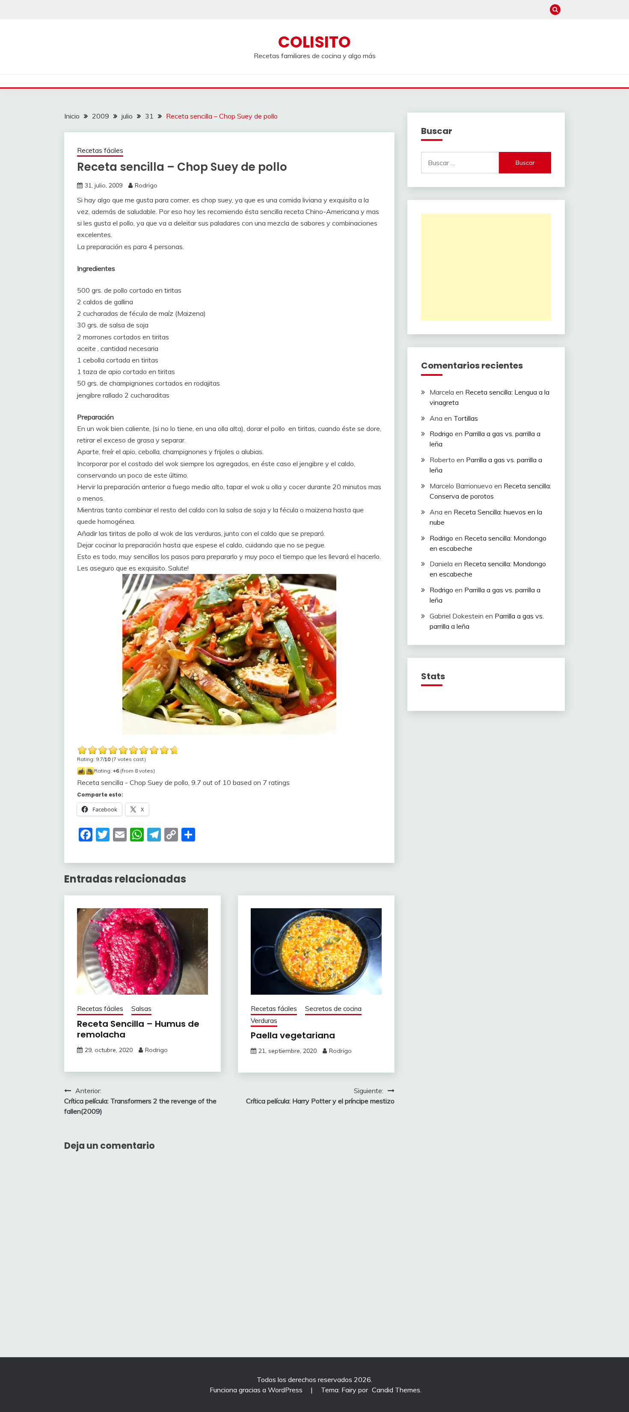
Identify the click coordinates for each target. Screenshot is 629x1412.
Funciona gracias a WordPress (257, 1389)
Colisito (314, 42)
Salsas (141, 1009)
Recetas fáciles (100, 150)
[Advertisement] (486, 267)
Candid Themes (396, 1389)
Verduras (264, 1021)
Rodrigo (146, 185)
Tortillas (466, 418)
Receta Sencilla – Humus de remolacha (138, 1029)
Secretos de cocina (333, 1009)
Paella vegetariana (293, 1035)
